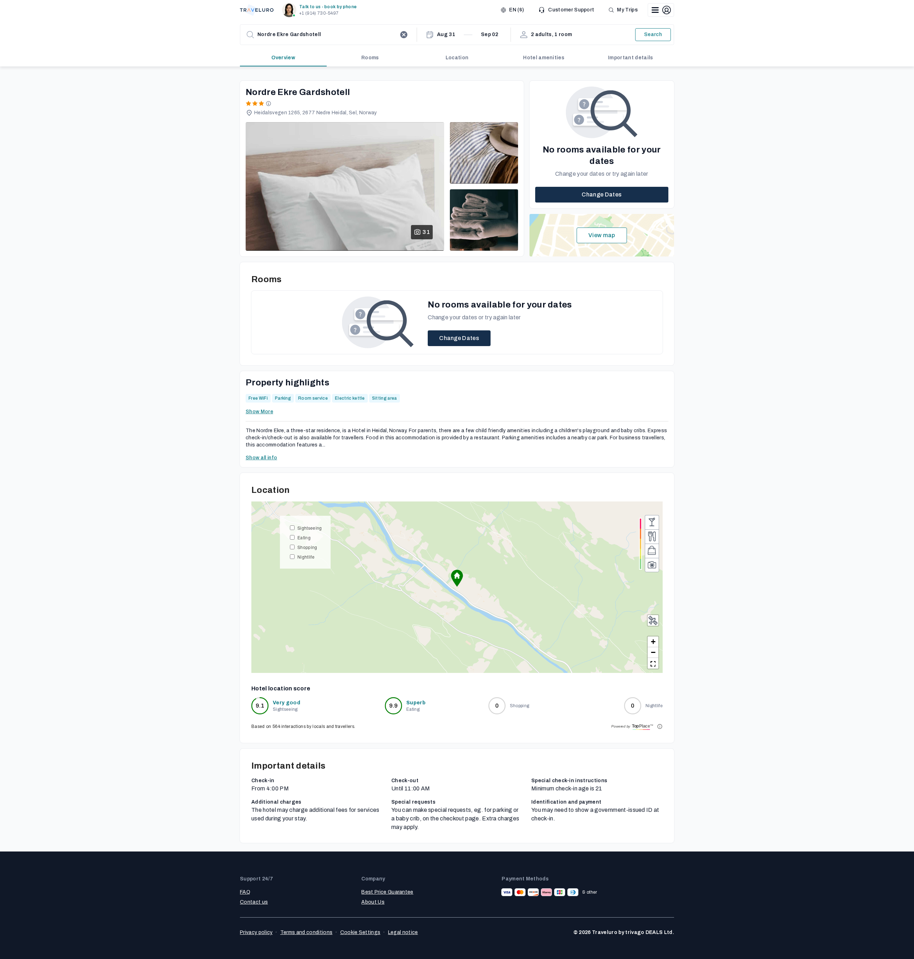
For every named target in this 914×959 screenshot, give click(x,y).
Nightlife (306, 557)
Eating (304, 537)
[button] (321, 10)
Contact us (254, 902)
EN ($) (516, 10)
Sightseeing (309, 528)
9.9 (393, 706)
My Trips (627, 10)
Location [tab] (457, 57)
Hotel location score (280, 688)
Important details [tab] (630, 57)
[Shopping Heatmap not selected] (652, 551)
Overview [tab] (283, 57)
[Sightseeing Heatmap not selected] (652, 565)
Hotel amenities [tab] (543, 57)
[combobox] (327, 34)
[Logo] (256, 10)
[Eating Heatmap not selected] (652, 536)
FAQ (245, 892)
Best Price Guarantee (387, 892)
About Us (373, 902)
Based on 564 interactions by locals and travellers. (303, 726)
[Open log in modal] (661, 10)
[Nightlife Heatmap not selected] (652, 522)
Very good (286, 702)
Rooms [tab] (370, 57)
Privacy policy (256, 932)
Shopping (307, 547)
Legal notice (403, 932)
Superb (416, 702)
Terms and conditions (306, 932)
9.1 (260, 706)
